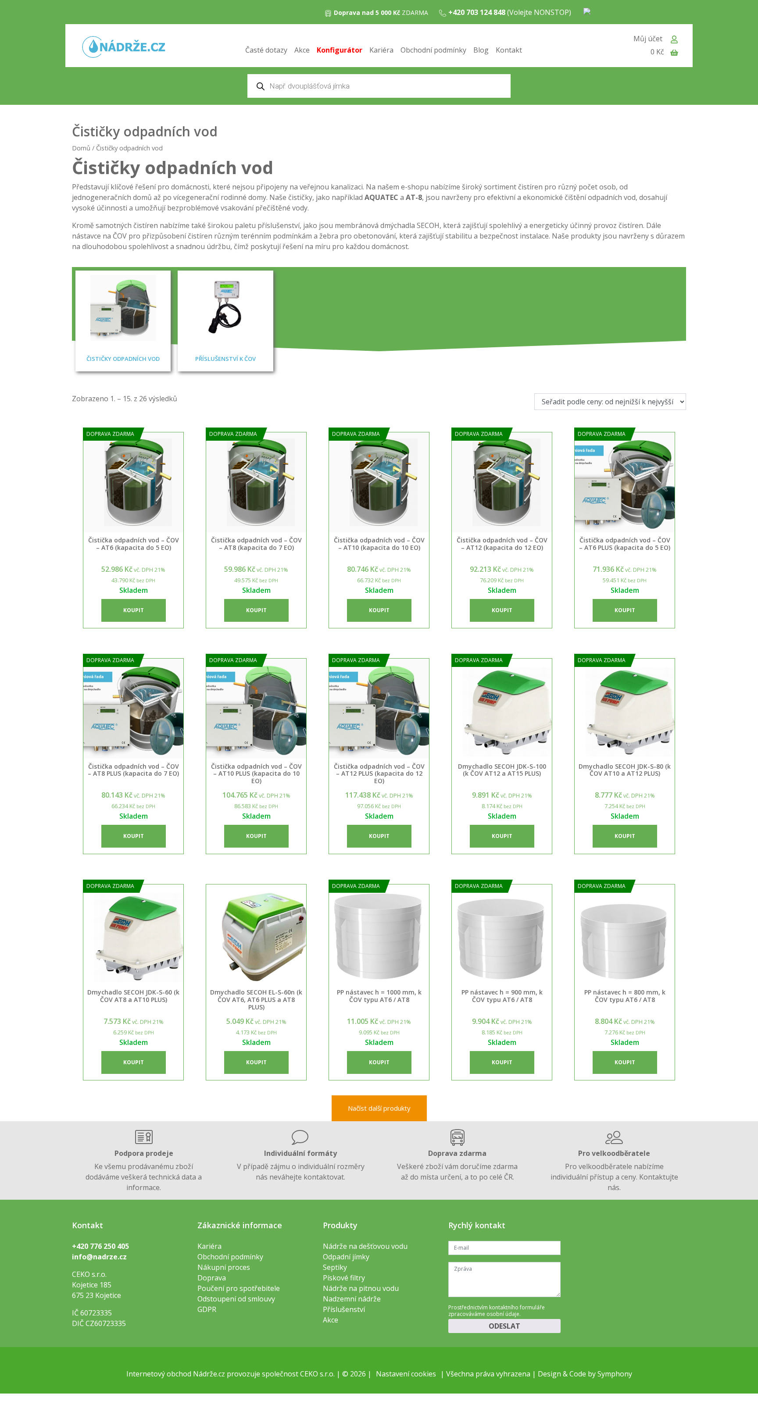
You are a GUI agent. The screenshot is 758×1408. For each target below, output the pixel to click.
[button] (133, 610)
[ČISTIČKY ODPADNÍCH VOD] (123, 308)
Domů (81, 147)
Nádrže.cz (209, 1374)
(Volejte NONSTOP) (509, 12)
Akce (302, 50)
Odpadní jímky (346, 1257)
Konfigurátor (339, 50)
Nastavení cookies (406, 1374)
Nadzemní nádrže (352, 1299)
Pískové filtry (344, 1278)
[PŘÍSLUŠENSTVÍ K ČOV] (225, 308)
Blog (481, 50)
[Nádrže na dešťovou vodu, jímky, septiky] (124, 47)
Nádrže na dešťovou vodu (365, 1246)
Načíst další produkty (379, 1108)
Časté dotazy (266, 50)
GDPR (206, 1309)
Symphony (614, 1374)
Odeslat (504, 1326)
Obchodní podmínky (433, 50)
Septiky (335, 1267)
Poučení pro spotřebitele (238, 1288)
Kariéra (381, 50)
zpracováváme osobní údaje (483, 1314)
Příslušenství (344, 1309)
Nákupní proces (223, 1267)
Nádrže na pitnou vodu (361, 1288)
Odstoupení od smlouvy (236, 1299)
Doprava (211, 1278)
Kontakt (509, 50)
